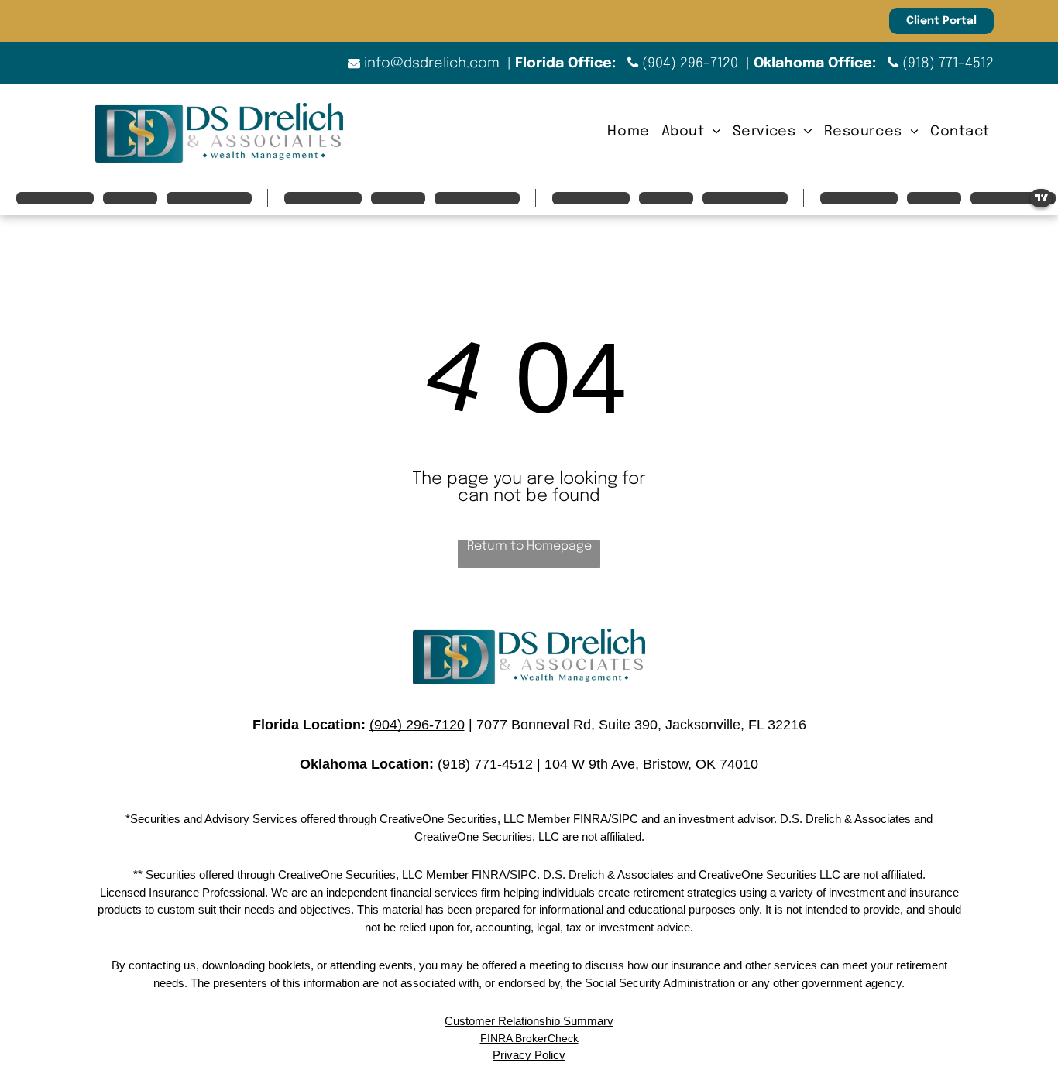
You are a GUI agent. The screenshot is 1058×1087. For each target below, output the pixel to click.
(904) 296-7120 (690, 63)
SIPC (523, 874)
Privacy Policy (529, 1054)
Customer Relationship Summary (529, 1020)
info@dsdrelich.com (432, 63)
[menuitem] (626, 132)
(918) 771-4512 (948, 63)
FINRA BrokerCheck (529, 1038)
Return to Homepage (529, 546)
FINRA (489, 874)
